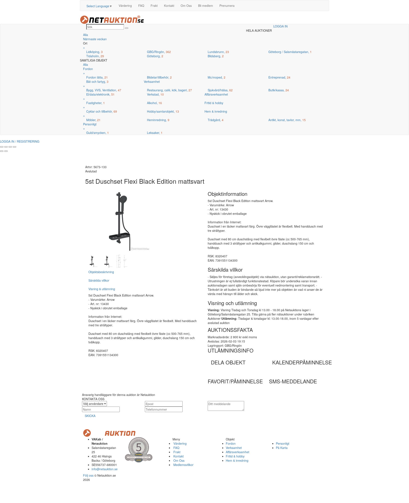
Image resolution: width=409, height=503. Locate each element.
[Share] (6, 147)
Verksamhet (234, 448)
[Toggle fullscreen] (10, 147)
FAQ (141, 5)
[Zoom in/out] (14, 147)
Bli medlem (205, 5)
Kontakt (169, 5)
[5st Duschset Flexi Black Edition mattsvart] (91, 261)
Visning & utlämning (101, 289)
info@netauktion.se (105, 469)
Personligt (282, 443)
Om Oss (186, 5)
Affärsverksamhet (237, 452)
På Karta (282, 448)
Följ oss (88, 475)
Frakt (154, 5)
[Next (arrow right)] (6, 151)
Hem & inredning (237, 460)
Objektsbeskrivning (101, 272)
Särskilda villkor (98, 280)
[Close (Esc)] (1, 147)
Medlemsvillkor (183, 465)
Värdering (125, 5)
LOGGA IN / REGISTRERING (19, 141)
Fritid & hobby (235, 456)
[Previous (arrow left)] (1, 151)
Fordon (231, 443)
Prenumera (227, 5)
